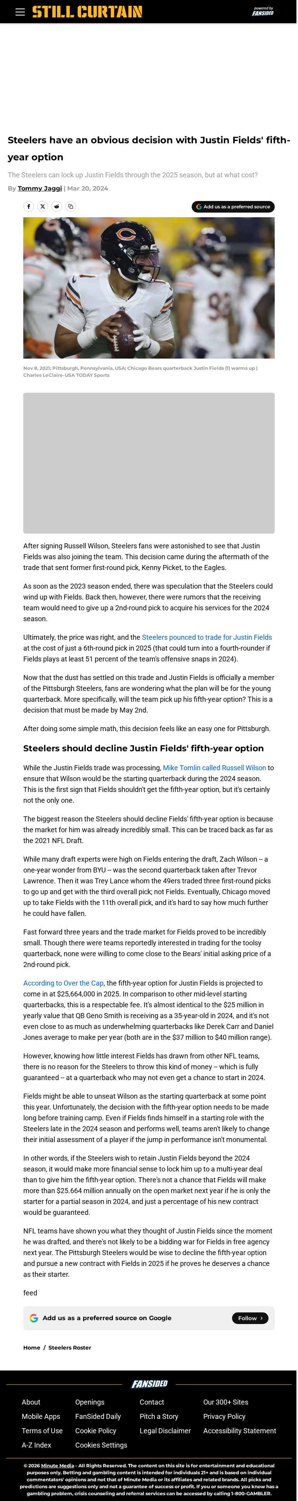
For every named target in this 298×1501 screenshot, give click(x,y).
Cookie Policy (95, 1431)
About (31, 1402)
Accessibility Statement (239, 1431)
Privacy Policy (224, 1416)
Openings (89, 1402)
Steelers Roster (70, 1347)
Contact (152, 1402)
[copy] (70, 206)
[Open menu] (20, 11)
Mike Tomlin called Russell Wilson (214, 768)
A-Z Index (36, 1445)
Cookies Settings (101, 1445)
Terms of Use (42, 1431)
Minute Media (57, 1465)
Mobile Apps (41, 1416)
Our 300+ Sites (225, 1402)
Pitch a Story (159, 1416)
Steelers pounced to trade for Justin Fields (207, 637)
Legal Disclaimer (165, 1431)
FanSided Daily (98, 1416)
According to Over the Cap (63, 983)
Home (31, 1347)
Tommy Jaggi (40, 188)
